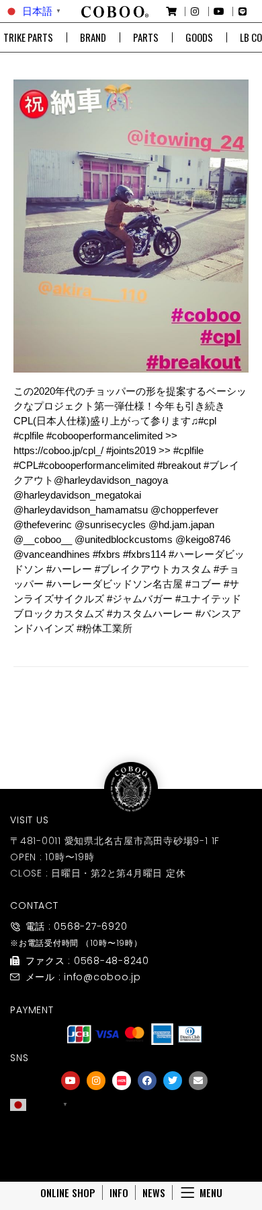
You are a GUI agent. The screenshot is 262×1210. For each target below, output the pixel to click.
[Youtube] (70, 1080)
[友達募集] (134, 1132)
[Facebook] (147, 1080)
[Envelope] (198, 1080)
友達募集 (134, 1151)
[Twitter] (172, 1080)
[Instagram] (96, 1080)
